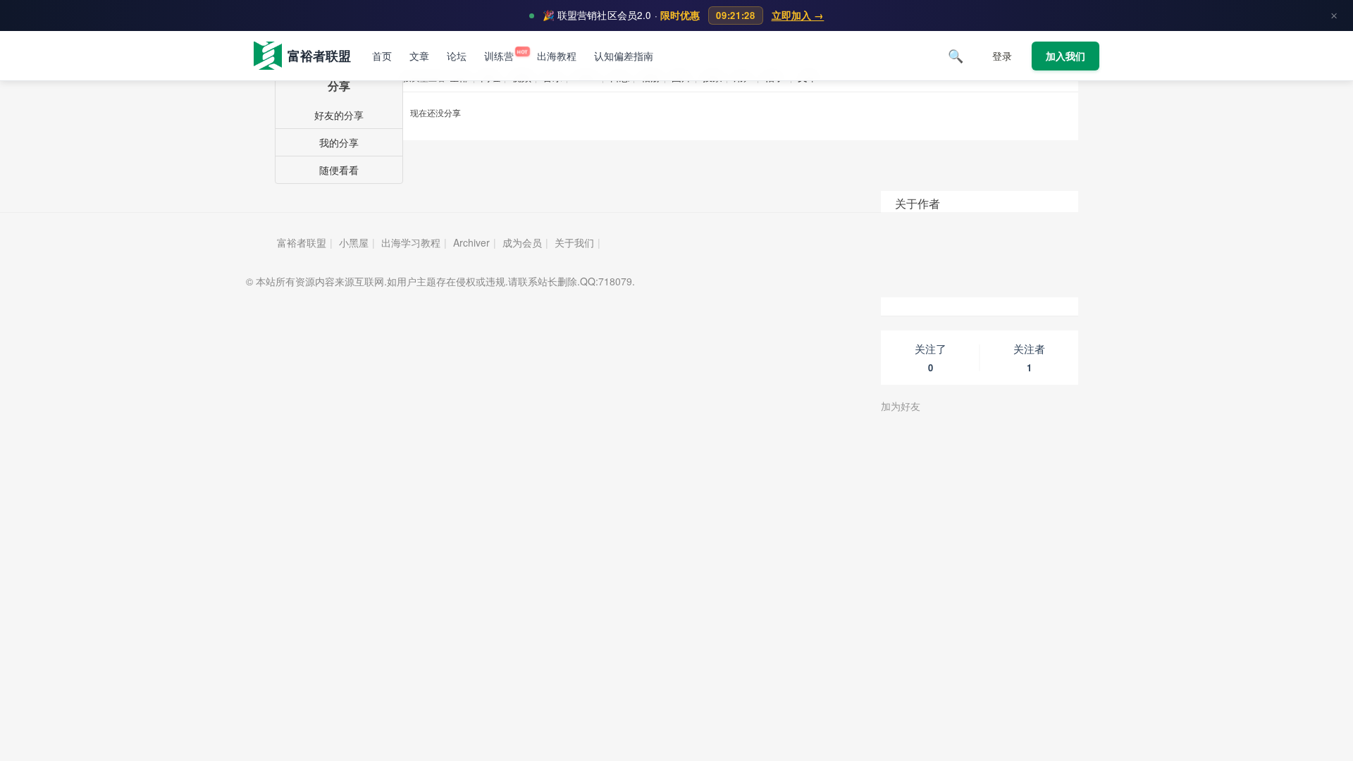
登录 (1002, 56)
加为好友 (900, 406)
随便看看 (339, 170)
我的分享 (339, 142)
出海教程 (556, 56)
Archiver (471, 242)
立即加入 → (798, 15)
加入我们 (1065, 56)
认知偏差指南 (623, 56)
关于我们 (574, 242)
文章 (419, 56)
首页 (382, 56)
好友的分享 (339, 115)
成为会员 (522, 242)
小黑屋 (354, 242)
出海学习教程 (410, 242)
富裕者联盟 (301, 242)
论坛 (457, 56)
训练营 (501, 56)
